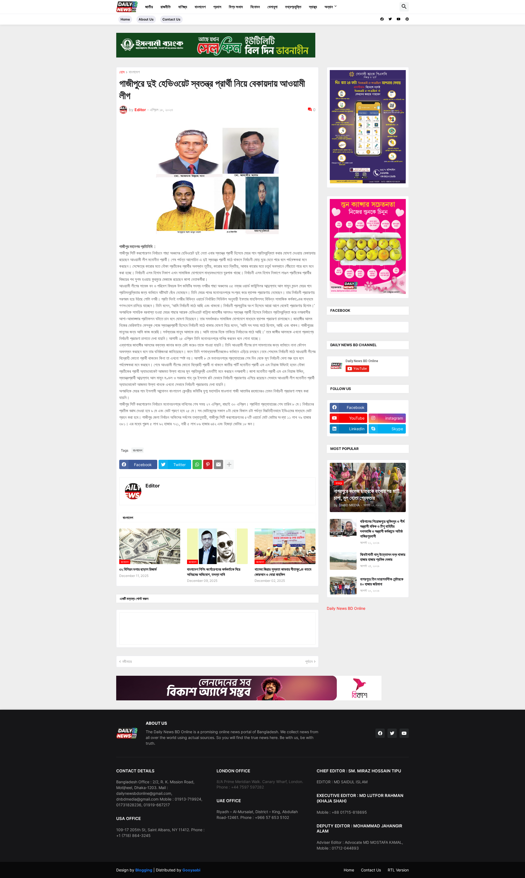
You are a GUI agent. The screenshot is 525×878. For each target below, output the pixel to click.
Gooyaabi (191, 870)
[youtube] (399, 19)
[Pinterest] (207, 464)
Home (125, 19)
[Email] (218, 464)
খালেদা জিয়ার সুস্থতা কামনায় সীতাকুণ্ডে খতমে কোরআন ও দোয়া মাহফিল (283, 571)
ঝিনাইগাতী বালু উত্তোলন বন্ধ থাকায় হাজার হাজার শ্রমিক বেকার (382, 557)
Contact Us (171, 19)
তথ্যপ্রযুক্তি (293, 6)
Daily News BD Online (346, 608)
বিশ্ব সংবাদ (236, 6)
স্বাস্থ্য (313, 6)
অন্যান (329, 6)
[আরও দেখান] (229, 464)
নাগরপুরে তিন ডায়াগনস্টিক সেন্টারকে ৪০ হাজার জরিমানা (381, 581)
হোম (121, 72)
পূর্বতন (309, 661)
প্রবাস (217, 6)
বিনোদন (255, 6)
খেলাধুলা (272, 6)
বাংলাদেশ (200, 6)
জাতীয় (149, 6)
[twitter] (390, 19)
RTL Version (398, 870)
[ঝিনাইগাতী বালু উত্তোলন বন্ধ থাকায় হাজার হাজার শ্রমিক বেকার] (343, 561)
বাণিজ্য (182, 6)
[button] (404, 6)
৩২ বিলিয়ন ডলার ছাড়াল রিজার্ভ (138, 569)
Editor (152, 486)
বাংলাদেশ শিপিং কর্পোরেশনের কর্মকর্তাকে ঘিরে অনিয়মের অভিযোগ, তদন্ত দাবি (213, 571)
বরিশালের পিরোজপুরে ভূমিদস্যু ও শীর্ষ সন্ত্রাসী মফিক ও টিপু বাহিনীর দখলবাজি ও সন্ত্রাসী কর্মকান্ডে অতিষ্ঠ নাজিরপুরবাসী (382, 529)
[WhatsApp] (197, 464)
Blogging (143, 870)
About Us (146, 19)
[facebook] (382, 19)
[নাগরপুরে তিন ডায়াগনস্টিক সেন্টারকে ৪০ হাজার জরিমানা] (343, 585)
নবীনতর (127, 661)
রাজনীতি (166, 6)
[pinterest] (407, 19)
